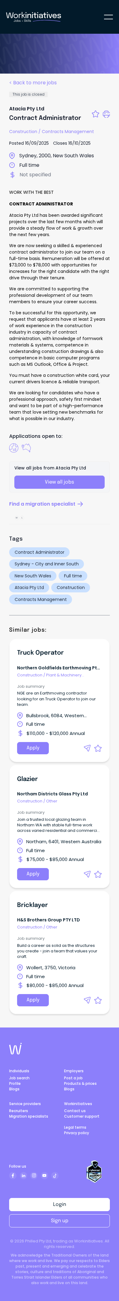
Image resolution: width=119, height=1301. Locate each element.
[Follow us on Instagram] (34, 1175)
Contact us (75, 1110)
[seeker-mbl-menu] (108, 17)
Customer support (81, 1116)
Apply (33, 748)
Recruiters (18, 1110)
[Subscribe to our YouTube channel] (44, 1175)
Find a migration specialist (42, 503)
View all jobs (59, 482)
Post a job (73, 1078)
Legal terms (75, 1127)
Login (59, 1204)
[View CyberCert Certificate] (94, 1171)
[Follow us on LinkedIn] (23, 1175)
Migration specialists (28, 1116)
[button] (87, 748)
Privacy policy (76, 1132)
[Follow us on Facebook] (12, 1175)
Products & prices (80, 1083)
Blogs (14, 1089)
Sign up (59, 1220)
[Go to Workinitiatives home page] (15, 1048)
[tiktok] (55, 1175)
